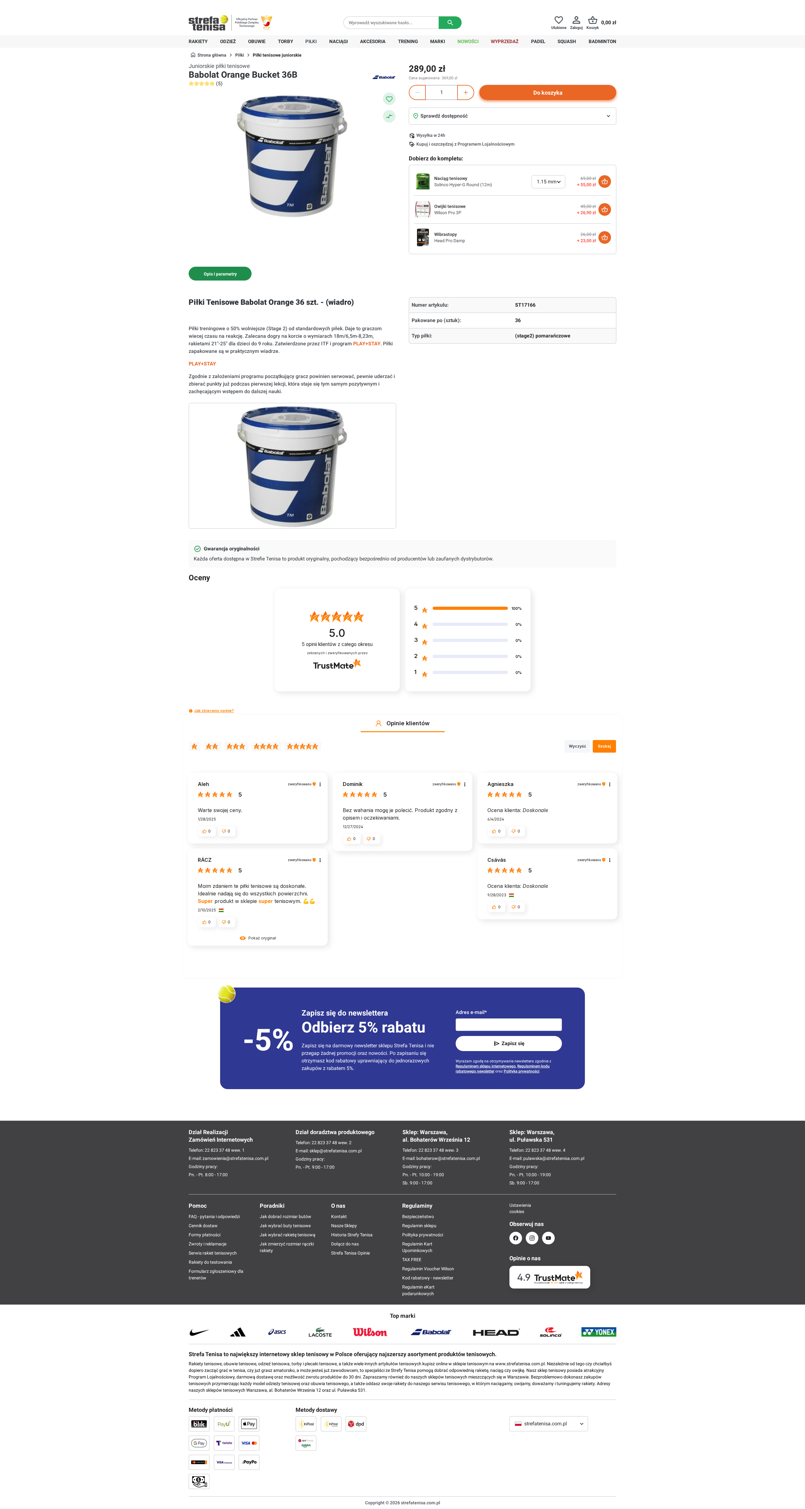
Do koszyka (548, 92)
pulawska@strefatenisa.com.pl (553, 1158)
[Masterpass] (199, 1462)
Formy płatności (204, 1234)
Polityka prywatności (422, 1234)
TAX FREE (411, 1259)
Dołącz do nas (345, 1243)
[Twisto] (224, 1443)
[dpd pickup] (306, 1443)
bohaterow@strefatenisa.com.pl (448, 1158)
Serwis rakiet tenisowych (213, 1253)
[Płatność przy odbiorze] (199, 1481)
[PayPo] (249, 1462)
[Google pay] (199, 1443)
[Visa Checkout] (224, 1462)
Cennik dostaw (203, 1225)
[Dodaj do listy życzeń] (389, 98)
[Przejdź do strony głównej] (208, 23)
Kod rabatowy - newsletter (427, 1277)
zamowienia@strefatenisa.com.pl (235, 1158)
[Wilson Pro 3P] (423, 209)
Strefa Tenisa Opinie (350, 1253)
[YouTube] (548, 1238)
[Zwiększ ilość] (465, 92)
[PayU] (224, 1423)
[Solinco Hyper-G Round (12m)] (423, 181)
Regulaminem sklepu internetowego (486, 1066)
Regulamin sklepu (419, 1225)
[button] (191, 711)
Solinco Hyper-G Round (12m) (463, 184)
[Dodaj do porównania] (389, 116)
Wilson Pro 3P (447, 212)
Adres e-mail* (471, 1012)
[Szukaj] (450, 22)
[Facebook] (515, 1238)
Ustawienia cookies (515, 1208)
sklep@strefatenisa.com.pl (335, 1150)
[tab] (220, 274)
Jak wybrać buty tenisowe (285, 1225)
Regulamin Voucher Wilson (428, 1268)
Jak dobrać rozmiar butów (285, 1216)
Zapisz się (513, 1043)
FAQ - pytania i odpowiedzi (214, 1216)
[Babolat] (383, 77)
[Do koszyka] (604, 181)
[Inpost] (306, 1423)
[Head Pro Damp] (423, 237)
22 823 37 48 (217, 1150)
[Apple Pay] (249, 1423)
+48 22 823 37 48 (234, 5)
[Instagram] (532, 1238)
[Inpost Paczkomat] (331, 1423)
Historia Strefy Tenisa (352, 1234)
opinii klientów (337, 644)
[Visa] (249, 1443)
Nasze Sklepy (344, 1225)
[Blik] (199, 1423)
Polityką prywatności (521, 1071)
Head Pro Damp (449, 240)
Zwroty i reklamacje (207, 1243)
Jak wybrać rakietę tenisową (287, 1234)
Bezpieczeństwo (418, 1216)
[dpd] (356, 1423)
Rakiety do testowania (210, 1262)
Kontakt (339, 1216)
